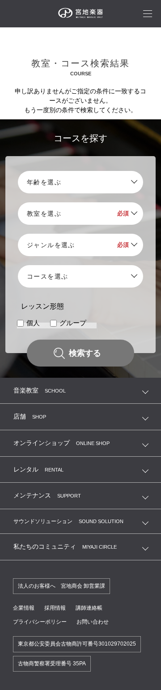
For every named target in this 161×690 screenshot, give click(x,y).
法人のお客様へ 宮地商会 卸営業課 (61, 586)
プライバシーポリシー (40, 621)
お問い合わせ (92, 621)
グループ (72, 323)
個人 (33, 323)
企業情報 (23, 608)
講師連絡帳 (89, 608)
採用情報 (55, 608)
